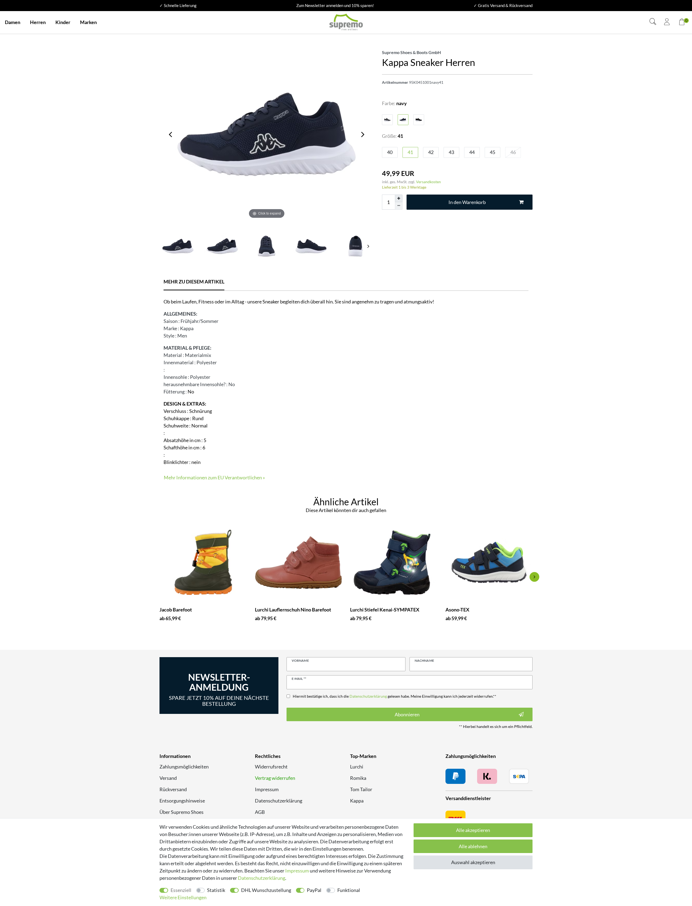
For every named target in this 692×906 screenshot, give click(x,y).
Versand (168, 778)
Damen (12, 22)
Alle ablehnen (473, 846)
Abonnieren (407, 714)
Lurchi (356, 767)
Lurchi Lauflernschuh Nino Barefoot (293, 610)
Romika (358, 778)
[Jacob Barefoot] (203, 562)
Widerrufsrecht (271, 767)
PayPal (314, 890)
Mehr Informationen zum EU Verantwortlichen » (214, 477)
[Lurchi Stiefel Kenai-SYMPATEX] (393, 562)
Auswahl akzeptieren (473, 862)
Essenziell (181, 890)
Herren (38, 22)
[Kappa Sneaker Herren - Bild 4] (355, 246)
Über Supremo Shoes (181, 812)
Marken (88, 22)
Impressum (267, 789)
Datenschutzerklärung (278, 801)
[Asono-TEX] (489, 562)
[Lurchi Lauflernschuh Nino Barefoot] (298, 562)
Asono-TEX (457, 610)
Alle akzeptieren (473, 830)
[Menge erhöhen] (398, 198)
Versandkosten (428, 181)
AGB (260, 812)
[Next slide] (368, 246)
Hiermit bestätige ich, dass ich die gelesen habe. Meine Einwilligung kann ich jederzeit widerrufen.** (394, 696)
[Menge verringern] (398, 206)
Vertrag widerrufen (275, 778)
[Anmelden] (666, 22)
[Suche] (652, 22)
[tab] (194, 282)
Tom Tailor (361, 789)
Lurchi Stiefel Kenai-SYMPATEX (384, 610)
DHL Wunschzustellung (266, 890)
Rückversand (173, 789)
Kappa (357, 801)
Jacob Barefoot (175, 610)
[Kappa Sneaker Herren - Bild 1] (222, 246)
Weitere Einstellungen (183, 897)
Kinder (62, 22)
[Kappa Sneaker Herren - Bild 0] (177, 246)
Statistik (216, 890)
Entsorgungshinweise (182, 801)
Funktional (348, 890)
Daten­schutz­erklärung (261, 878)
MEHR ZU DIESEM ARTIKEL (194, 282)
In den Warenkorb (467, 202)
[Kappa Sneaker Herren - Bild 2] (266, 246)
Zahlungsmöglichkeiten (184, 767)
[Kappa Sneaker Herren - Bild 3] (311, 246)
